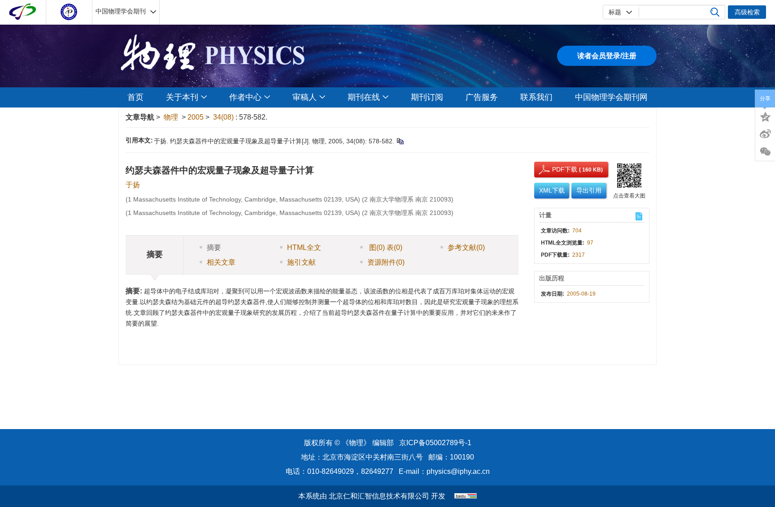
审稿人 (304, 97)
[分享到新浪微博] (765, 133)
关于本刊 (182, 97)
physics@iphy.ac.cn (458, 471)
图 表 (384, 247)
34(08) (224, 117)
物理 (171, 117)
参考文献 (466, 247)
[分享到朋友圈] (765, 151)
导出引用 (588, 190)
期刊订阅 (427, 97)
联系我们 (536, 97)
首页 (135, 97)
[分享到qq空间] (765, 116)
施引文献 (301, 262)
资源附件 (386, 262)
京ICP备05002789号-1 (435, 443)
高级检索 (747, 12)
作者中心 (245, 97)
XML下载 (552, 190)
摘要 (214, 247)
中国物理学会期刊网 (611, 97)
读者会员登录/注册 (606, 56)
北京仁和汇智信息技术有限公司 (379, 496)
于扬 (133, 185)
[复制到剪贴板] (399, 141)
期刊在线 (364, 97)
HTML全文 (304, 247)
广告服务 (482, 97)
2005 (195, 117)
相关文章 (221, 262)
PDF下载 (556, 169)
